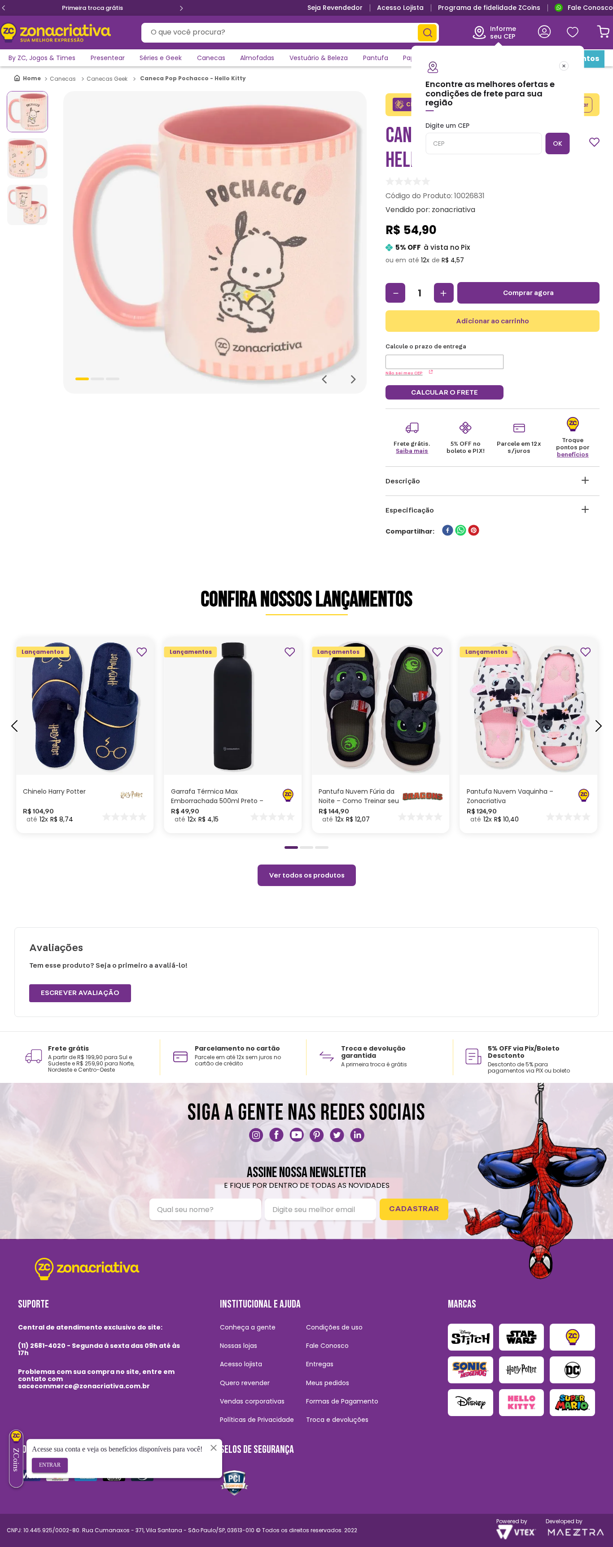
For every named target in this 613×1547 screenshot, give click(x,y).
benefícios (573, 455)
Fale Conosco (590, 7)
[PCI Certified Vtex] (234, 1482)
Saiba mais (412, 451)
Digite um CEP (447, 126)
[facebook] (447, 531)
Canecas (63, 79)
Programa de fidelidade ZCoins (489, 7)
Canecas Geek (107, 79)
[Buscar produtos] (427, 32)
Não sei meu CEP (404, 373)
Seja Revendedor (335, 7)
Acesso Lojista (400, 7)
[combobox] (290, 33)
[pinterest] (473, 531)
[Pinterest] (317, 1135)
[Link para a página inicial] (28, 79)
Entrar (50, 1465)
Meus (572, 32)
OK (557, 143)
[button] (76, 742)
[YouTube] (296, 1135)
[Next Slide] (181, 8)
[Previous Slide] (3, 8)
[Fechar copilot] (213, 1447)
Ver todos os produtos (307, 875)
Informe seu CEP (503, 32)
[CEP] (444, 356)
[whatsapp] (460, 531)
